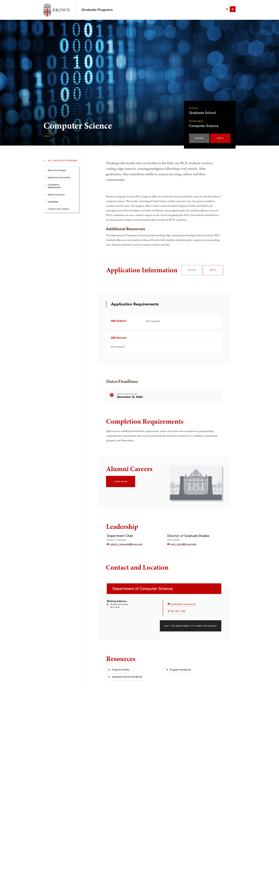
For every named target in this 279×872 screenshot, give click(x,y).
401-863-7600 (178, 611)
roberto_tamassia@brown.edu (126, 544)
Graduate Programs (97, 10)
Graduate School (202, 113)
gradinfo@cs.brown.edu (183, 604)
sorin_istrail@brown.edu (183, 544)
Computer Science (203, 126)
